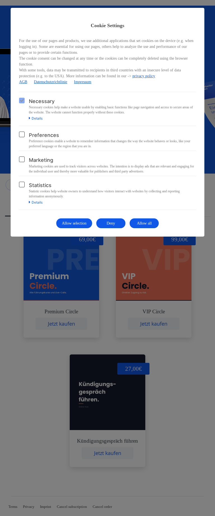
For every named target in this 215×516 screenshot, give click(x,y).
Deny (111, 223)
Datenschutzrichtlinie (50, 82)
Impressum (82, 82)
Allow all (144, 223)
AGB (23, 82)
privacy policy (143, 76)
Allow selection (74, 223)
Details (37, 118)
